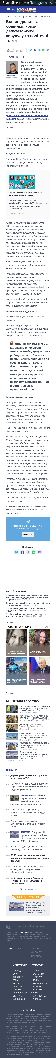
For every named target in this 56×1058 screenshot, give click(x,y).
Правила (36, 956)
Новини (11, 770)
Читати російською (15, 57)
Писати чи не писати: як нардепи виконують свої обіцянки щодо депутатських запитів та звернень (27, 598)
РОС (47, 9)
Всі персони (19, 999)
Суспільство (39, 996)
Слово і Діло (12, 16)
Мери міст (18, 996)
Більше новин (26, 889)
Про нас (36, 948)
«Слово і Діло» (23, 933)
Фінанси (36, 999)
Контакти (36, 952)
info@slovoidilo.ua (28, 1010)
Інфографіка (28, 897)
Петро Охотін (11, 75)
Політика (45, 16)
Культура (37, 977)
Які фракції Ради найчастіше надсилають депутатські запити (26, 615)
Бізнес (36, 971)
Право (35, 993)
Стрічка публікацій (30, 16)
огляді (19, 501)
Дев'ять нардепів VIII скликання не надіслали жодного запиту (25, 194)
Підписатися (28, 535)
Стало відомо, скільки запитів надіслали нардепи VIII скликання (26, 609)
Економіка (38, 974)
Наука (35, 980)
